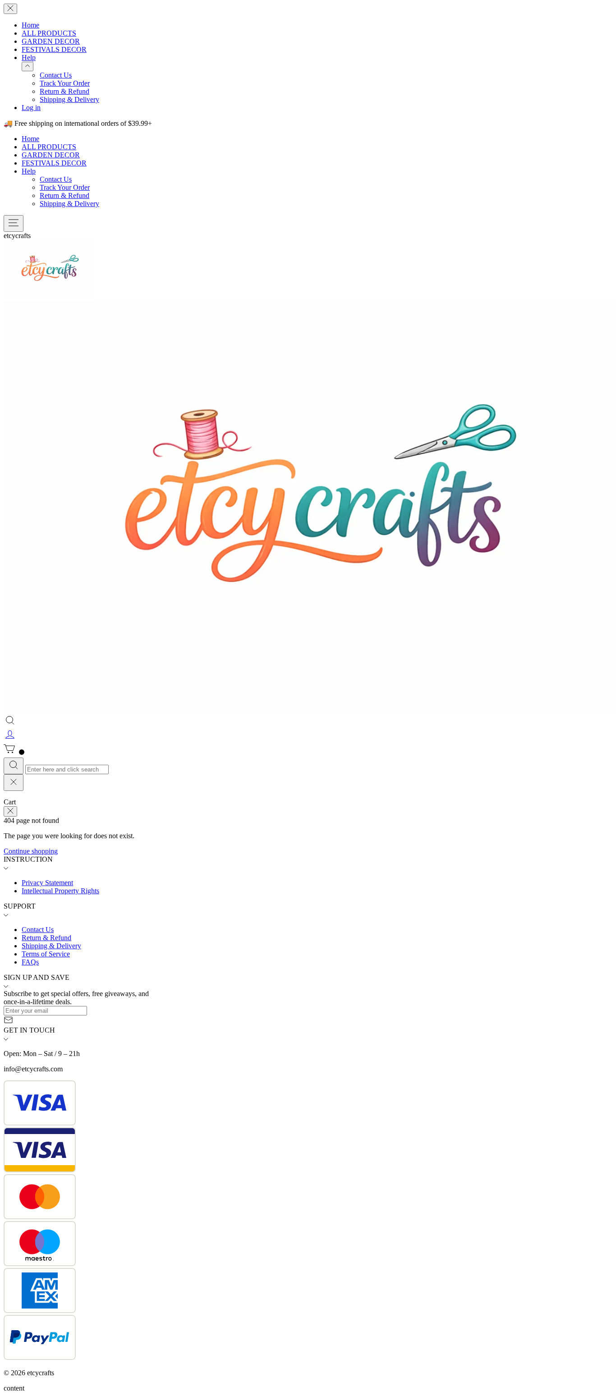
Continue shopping (31, 851)
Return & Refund (64, 91)
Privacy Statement (47, 882)
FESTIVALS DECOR (54, 49)
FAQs (30, 962)
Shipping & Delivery (69, 99)
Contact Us (56, 75)
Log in (31, 107)
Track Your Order (65, 83)
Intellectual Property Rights (60, 891)
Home (30, 25)
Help (29, 57)
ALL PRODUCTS (49, 33)
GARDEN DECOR (51, 41)
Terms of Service (46, 954)
